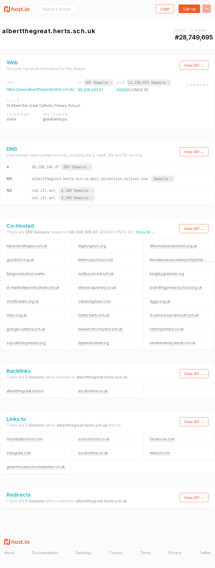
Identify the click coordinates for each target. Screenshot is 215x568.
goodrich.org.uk (20, 259)
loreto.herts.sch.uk (94, 315)
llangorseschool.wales (26, 273)
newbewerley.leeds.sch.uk (173, 343)
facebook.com (162, 439)
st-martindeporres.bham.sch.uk (33, 287)
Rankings (84, 552)
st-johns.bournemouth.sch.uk (174, 315)
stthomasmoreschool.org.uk (173, 246)
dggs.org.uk (160, 301)
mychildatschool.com (24, 439)
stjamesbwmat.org (93, 343)
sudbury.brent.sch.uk (96, 273)
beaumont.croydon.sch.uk (100, 329)
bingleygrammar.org (167, 273)
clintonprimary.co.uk (167, 329)
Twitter (205, 552)
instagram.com (19, 453)
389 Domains (98, 82)
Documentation (45, 552)
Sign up (189, 9)
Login (165, 9)
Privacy (175, 552)
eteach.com (160, 453)
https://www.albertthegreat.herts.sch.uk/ (41, 89)
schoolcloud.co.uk (94, 439)
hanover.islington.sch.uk (27, 246)
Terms (145, 552)
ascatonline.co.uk (93, 391)
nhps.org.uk (17, 315)
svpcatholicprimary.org (26, 343)
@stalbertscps (55, 119)
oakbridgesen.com (94, 301)
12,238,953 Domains (149, 82)
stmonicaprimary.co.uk (97, 287)
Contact (115, 552)
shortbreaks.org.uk (23, 301)
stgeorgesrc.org (92, 246)
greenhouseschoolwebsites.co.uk (36, 466)
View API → (194, 65)
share (11, 119)
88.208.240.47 (90, 90)
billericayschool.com (95, 259)
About (9, 552)
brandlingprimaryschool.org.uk (176, 287)
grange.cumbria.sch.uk (26, 329)
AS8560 (123, 90)
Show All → (145, 232)
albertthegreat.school (25, 391)
